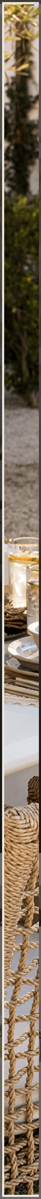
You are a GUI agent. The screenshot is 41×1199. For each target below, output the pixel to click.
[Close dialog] (36, 5)
